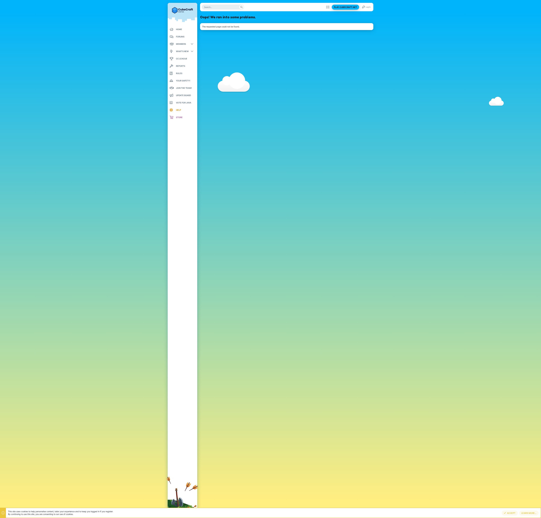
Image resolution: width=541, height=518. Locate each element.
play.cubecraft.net (345, 7)
